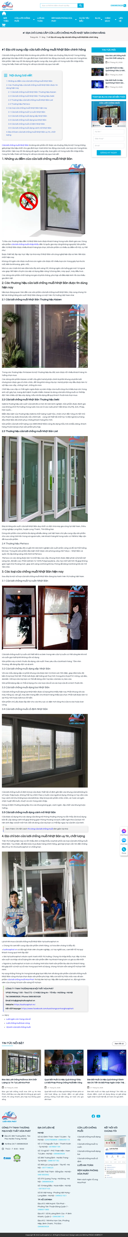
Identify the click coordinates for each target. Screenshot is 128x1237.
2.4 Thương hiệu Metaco (19, 104)
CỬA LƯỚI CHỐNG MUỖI (22, 19)
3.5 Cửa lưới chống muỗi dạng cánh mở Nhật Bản (29, 128)
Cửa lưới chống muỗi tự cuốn (87, 1145)
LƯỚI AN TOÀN (40, 19)
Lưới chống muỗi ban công (18, 1023)
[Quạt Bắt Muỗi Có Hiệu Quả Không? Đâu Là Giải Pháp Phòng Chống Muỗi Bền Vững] (63, 1063)
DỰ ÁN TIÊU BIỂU (84, 19)
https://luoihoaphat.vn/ (24, 1005)
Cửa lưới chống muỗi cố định (87, 1159)
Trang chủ (34, 37)
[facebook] (93, 1116)
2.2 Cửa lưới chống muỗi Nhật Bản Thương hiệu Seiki (31, 96)
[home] (7, 5)
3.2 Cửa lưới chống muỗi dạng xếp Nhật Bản (27, 116)
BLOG (97, 18)
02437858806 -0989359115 (57, 1140)
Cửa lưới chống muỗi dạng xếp (88, 1138)
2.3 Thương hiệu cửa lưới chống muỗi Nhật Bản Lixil (30, 100)
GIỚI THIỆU (6, 19)
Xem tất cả (119, 1044)
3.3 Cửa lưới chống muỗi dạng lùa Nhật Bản (27, 120)
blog (43, 37)
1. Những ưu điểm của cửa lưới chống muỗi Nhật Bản (29, 81)
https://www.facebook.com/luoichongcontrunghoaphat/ (48, 1009)
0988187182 (53, 1161)
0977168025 (47, 1168)
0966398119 (58, 1217)
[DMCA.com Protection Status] (17, 1158)
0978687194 (54, 1147)
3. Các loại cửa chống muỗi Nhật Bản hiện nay (26, 108)
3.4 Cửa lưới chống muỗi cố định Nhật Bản (26, 124)
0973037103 (44, 1189)
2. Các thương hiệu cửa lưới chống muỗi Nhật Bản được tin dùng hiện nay (32, 86)
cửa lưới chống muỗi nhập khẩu (25, 244)
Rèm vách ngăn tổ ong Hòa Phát (87, 1181)
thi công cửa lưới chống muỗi (40, 829)
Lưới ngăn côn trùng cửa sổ (18, 1019)
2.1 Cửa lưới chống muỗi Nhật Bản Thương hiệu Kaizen (32, 92)
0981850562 (43, 1175)
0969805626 (59, 1154)
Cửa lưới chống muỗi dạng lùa (88, 1152)
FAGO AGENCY (95, 1235)
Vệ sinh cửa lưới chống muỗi (18, 1027)
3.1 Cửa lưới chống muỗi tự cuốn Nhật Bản (26, 112)
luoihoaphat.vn (10, 950)
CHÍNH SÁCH (107, 19)
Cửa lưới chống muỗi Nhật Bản (15, 145)
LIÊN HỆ (121, 19)
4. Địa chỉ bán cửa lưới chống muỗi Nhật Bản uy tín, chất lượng (31, 133)
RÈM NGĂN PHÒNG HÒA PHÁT (62, 19)
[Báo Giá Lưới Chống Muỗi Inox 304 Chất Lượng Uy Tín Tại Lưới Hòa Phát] (21, 1063)
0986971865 (43, 1210)
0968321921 (61, 1196)
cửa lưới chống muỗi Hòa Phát (21, 979)
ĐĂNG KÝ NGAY (108, 153)
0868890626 (47, 1182)
